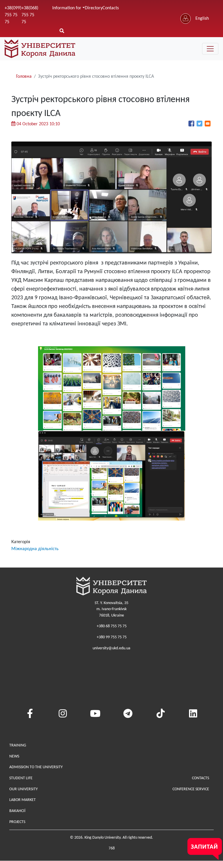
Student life (21, 778)
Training (17, 745)
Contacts (110, 8)
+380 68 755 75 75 (112, 626)
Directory (93, 8)
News (14, 756)
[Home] (40, 48)
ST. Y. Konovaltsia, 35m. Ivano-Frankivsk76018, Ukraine (111, 609)
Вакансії (17, 811)
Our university (23, 789)
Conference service (190, 789)
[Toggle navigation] (210, 49)
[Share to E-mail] (208, 123)
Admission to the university (36, 767)
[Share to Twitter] (199, 123)
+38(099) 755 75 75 (13, 15)
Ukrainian (204, 30)
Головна (24, 76)
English (202, 18)
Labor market (22, 800)
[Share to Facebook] (191, 123)
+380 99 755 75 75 (112, 637)
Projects (17, 822)
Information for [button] (66, 8)
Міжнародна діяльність (35, 549)
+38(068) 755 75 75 (29, 15)
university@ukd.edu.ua (111, 648)
